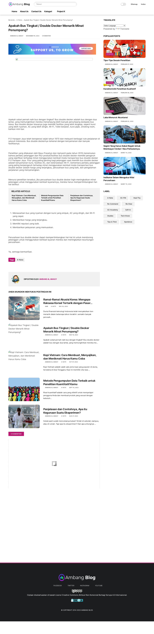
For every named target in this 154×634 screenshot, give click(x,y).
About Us (24, 11)
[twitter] (136, 11)
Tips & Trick (112, 222)
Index (143, 4)
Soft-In (128, 210)
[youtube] (144, 11)
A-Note (19, 20)
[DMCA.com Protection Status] (77, 601)
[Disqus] (54, 525)
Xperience (128, 222)
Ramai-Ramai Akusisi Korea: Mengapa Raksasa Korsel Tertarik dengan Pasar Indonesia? (66, 301)
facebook (57, 586)
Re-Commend (112, 204)
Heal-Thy (137, 198)
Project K (61, 11)
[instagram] (140, 11)
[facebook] (132, 11)
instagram (84, 586)
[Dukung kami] (52, 54)
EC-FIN (109, 171)
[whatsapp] (20, 266)
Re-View (129, 204)
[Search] (74, 4)
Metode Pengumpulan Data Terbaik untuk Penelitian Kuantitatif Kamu (52, 197)
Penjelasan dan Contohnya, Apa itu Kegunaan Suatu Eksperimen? (81, 197)
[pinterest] (25, 266)
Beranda (11, 20)
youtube (99, 586)
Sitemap (134, 4)
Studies (110, 54)
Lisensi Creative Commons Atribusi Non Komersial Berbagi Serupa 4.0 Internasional (91, 595)
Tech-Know (125, 216)
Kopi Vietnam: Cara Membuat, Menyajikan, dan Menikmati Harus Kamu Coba (24, 197)
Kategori (48, 11)
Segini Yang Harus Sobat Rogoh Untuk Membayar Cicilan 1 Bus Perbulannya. (121, 147)
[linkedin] (30, 266)
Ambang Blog (87, 610)
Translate (124, 29)
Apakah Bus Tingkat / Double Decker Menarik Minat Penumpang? (66, 329)
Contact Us (36, 11)
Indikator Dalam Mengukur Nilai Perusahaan (118, 179)
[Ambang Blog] (19, 5)
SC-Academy (112, 210)
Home (14, 11)
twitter (71, 586)
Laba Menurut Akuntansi (115, 117)
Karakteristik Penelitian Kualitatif (119, 89)
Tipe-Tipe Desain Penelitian (116, 60)
